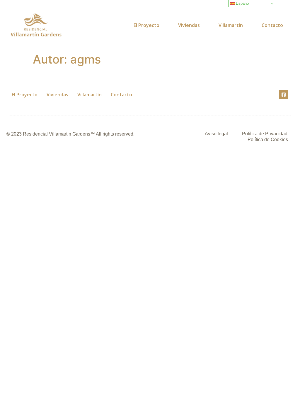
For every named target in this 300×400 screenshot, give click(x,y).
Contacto (272, 25)
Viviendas (189, 25)
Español (242, 3)
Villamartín (231, 25)
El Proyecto (146, 25)
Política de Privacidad (264, 133)
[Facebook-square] (283, 94)
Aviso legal (216, 133)
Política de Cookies (268, 139)
